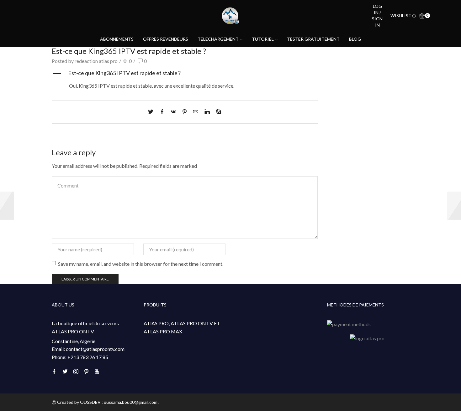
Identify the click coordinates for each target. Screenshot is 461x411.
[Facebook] (162, 112)
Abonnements (117, 39)
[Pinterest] (184, 112)
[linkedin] (207, 112)
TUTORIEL (263, 39)
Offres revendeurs (165, 39)
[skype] (217, 112)
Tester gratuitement (313, 39)
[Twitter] (152, 112)
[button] (185, 74)
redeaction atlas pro (96, 61)
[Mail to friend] (195, 112)
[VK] (173, 112)
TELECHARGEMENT (218, 39)
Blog (355, 39)
